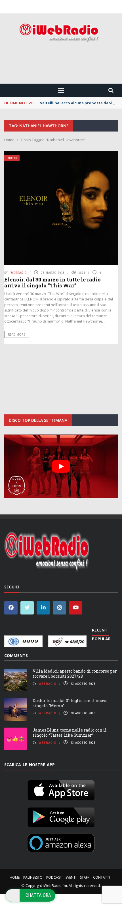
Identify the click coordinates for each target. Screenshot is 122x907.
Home (15, 877)
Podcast (54, 877)
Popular (101, 638)
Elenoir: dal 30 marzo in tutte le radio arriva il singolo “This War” (52, 282)
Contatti (101, 877)
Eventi (71, 877)
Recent (100, 630)
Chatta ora (38, 895)
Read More (16, 334)
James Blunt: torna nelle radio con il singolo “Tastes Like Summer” (70, 732)
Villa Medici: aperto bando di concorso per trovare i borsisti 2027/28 (75, 673)
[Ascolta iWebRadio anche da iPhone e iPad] (61, 789)
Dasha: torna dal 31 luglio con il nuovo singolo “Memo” (70, 703)
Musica (12, 158)
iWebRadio (18, 273)
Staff (84, 877)
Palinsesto (33, 877)
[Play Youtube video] (61, 466)
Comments (16, 655)
